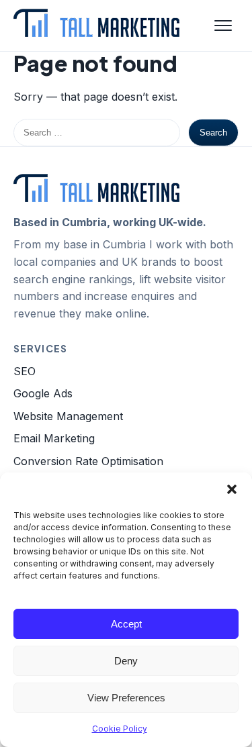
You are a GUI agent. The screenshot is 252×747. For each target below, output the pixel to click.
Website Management (68, 416)
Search (213, 133)
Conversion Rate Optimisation (88, 461)
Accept (126, 624)
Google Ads (43, 393)
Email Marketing (54, 438)
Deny (126, 660)
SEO (24, 371)
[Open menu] (223, 25)
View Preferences (126, 697)
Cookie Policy (119, 729)
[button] (232, 489)
